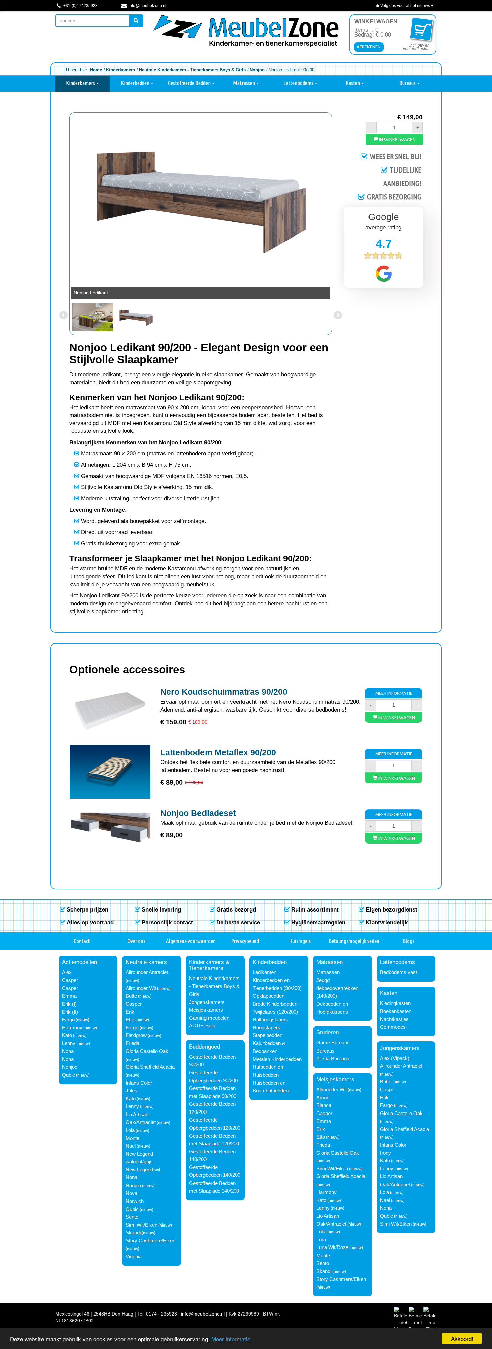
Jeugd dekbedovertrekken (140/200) (337, 988)
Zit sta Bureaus (332, 1058)
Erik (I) (69, 1004)
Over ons (136, 941)
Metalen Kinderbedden (277, 1059)
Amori (322, 1097)
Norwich (135, 1201)
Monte (132, 1138)
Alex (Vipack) (394, 1058)
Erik (130, 1012)
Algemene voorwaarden (191, 941)
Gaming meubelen (209, 1018)
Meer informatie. (231, 1339)
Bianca (323, 1105)
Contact (82, 941)
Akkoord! (462, 1338)
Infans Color (139, 1083)
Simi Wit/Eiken (141, 1225)
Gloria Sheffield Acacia (150, 1067)
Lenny (68, 1043)
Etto (130, 1019)
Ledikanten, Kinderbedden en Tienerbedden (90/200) (277, 980)
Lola (130, 1130)
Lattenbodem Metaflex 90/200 (218, 752)
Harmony (72, 1027)
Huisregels (300, 941)
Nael (131, 1146)
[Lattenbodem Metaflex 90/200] (110, 772)
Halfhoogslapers (270, 1019)
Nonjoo (69, 1067)
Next (337, 205)
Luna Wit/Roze (332, 1247)
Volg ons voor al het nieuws (405, 5)
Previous (64, 205)
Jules (131, 1090)
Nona (68, 1051)
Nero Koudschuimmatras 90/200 (224, 691)
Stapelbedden (267, 1035)
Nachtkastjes (394, 1019)
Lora (321, 1239)
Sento (132, 1217)
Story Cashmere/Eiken (150, 1240)
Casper (70, 980)
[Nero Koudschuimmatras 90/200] (110, 711)
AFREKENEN (369, 46)
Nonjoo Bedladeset (198, 813)
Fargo (68, 1019)
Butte (131, 996)
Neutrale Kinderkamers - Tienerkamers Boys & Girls (214, 986)
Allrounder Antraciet (147, 972)
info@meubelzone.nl (147, 5)
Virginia (134, 1256)
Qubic (68, 1075)
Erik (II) (70, 1012)
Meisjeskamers (206, 1010)
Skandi (133, 1232)
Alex (67, 972)
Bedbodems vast (398, 972)
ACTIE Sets (202, 1025)
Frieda (132, 1043)
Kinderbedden (135, 83)
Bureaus (408, 83)
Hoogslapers (266, 1027)
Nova (131, 1193)
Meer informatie (393, 693)
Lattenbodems (298, 83)
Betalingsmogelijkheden (354, 941)
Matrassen (244, 83)
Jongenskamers (207, 1002)
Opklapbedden (268, 996)
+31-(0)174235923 (80, 5)
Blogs (408, 941)
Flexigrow (136, 1035)
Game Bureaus (333, 1043)
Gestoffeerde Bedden (190, 83)
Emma (69, 996)
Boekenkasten (395, 1011)
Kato (67, 1035)
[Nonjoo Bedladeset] (110, 832)
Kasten (353, 83)
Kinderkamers (81, 83)
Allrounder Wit (141, 988)
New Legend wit (143, 1169)
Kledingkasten (395, 1003)
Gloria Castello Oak (147, 1051)
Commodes (393, 1027)
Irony (385, 1153)
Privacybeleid (245, 941)
